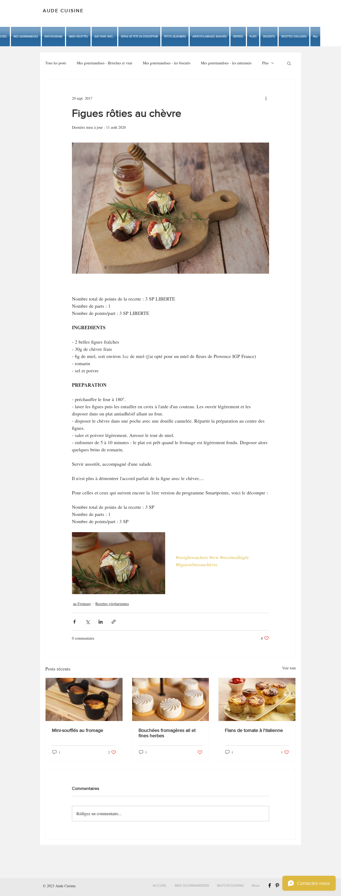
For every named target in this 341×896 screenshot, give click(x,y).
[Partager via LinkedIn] (100, 621)
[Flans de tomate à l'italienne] (256, 699)
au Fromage (82, 603)
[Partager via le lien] (113, 621)
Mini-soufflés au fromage (77, 730)
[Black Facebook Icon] (270, 885)
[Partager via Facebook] (74, 621)
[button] (104, 36)
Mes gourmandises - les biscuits (166, 62)
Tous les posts (55, 62)
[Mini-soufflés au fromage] (84, 699)
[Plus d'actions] (266, 98)
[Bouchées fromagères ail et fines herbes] (170, 699)
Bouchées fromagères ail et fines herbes (167, 733)
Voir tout (289, 667)
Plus (265, 62)
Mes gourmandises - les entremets (226, 62)
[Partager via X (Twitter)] (87, 621)
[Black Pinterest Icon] (277, 885)
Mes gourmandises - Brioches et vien (104, 62)
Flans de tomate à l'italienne (254, 730)
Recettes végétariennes (112, 603)
